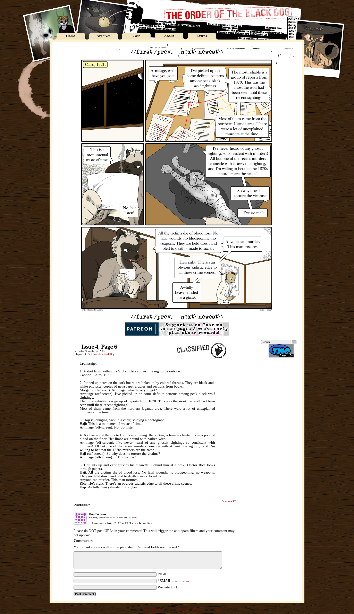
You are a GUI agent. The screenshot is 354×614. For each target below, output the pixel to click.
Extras (201, 36)
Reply (134, 517)
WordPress (182, 609)
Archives (103, 36)
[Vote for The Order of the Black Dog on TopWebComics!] (281, 356)
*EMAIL (173, 581)
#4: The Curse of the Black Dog (98, 354)
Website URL (168, 587)
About (169, 36)
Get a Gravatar (182, 581)
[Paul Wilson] (80, 518)
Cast (136, 36)
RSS (217, 609)
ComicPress (197, 609)
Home (70, 36)
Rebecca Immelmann (154, 609)
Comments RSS (229, 501)
